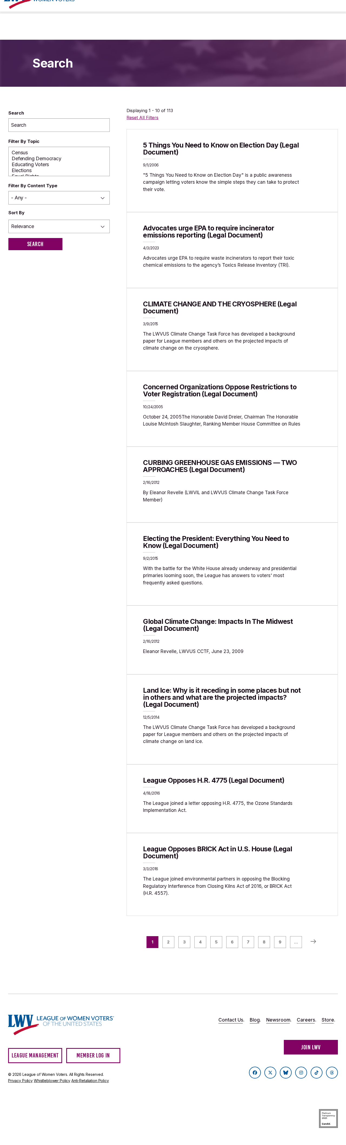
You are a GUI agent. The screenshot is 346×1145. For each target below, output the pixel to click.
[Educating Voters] (59, 165)
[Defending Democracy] (59, 159)
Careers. (306, 1020)
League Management (35, 1055)
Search (16, 113)
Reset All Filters (142, 117)
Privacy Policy (20, 1080)
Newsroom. (278, 1020)
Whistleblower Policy (52, 1080)
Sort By (16, 212)
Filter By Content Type (32, 185)
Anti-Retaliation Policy (90, 1080)
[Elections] (59, 170)
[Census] (59, 153)
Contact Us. (231, 1020)
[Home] (61, 1025)
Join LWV (311, 1047)
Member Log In (93, 1055)
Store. (328, 1020)
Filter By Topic (23, 141)
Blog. (255, 1020)
